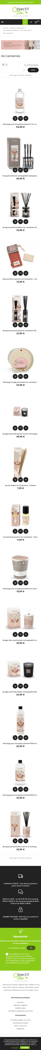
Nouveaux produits (20, 1023)
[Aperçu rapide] (25, 118)
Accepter (24, 1047)
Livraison (20, 1002)
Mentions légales (20, 1005)
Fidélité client (20, 1008)
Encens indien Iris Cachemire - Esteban (20, 485)
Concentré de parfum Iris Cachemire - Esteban (21, 537)
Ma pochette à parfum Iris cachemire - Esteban (22, 279)
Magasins (20, 1029)
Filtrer (33, 70)
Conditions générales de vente (20, 1011)
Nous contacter (20, 1026)
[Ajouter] (20, 118)
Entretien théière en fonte (20, 1020)
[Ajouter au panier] (15, 118)
